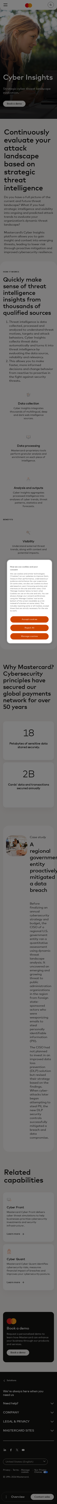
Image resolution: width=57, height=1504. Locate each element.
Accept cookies (29, 619)
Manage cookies (29, 636)
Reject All (29, 628)
